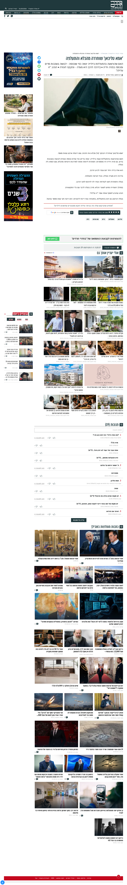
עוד (36, 878)
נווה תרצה (96, 219)
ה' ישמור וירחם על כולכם (110, 465)
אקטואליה (116, 16)
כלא (88, 219)
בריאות (66, 13)
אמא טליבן (115, 481)
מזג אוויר (92, 16)
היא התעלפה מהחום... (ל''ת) (107, 458)
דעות (59, 13)
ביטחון (109, 16)
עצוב (116, 488)
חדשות (118, 13)
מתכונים (26, 13)
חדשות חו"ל (101, 16)
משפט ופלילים (84, 13)
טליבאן (120, 219)
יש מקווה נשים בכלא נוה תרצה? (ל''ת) (104, 496)
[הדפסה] (39, 70)
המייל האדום (13, 9)
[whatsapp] (39, 66)
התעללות (111, 219)
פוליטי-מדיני (97, 13)
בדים (103, 219)
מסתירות (114, 473)
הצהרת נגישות (44, 878)
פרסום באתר (81, 878)
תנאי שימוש (60, 878)
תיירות (46, 13)
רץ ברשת (17, 13)
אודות (89, 878)
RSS (52, 878)
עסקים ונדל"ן (36, 13)
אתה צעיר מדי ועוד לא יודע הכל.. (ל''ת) (103, 450)
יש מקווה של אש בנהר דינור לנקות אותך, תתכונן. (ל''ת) (97, 504)
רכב (52, 13)
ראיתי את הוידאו (112, 511)
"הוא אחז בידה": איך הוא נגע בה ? (106, 435)
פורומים (8, 13)
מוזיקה (74, 13)
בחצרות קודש (108, 13)
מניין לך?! (114, 443)
